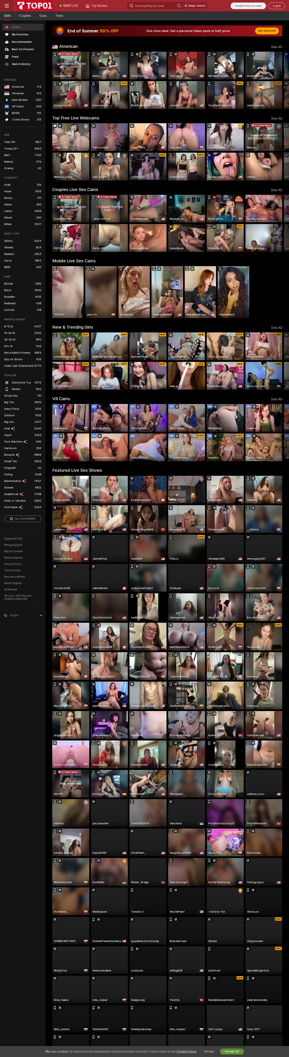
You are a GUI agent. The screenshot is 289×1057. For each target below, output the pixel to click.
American (68, 46)
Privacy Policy (13, 564)
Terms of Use (12, 570)
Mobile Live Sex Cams (74, 260)
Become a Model (14, 576)
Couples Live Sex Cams (75, 189)
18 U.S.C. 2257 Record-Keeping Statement (18, 597)
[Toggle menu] (7, 5)
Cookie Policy (186, 1051)
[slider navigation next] (278, 80)
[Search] (179, 6)
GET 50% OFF (267, 30)
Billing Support (13, 545)
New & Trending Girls (72, 327)
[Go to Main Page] (35, 5)
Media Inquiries (13, 557)
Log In (277, 5)
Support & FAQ (13, 538)
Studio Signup (13, 583)
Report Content (13, 551)
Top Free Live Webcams (75, 117)
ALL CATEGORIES (25, 518)
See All (276, 47)
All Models (10, 589)
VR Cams (61, 398)
